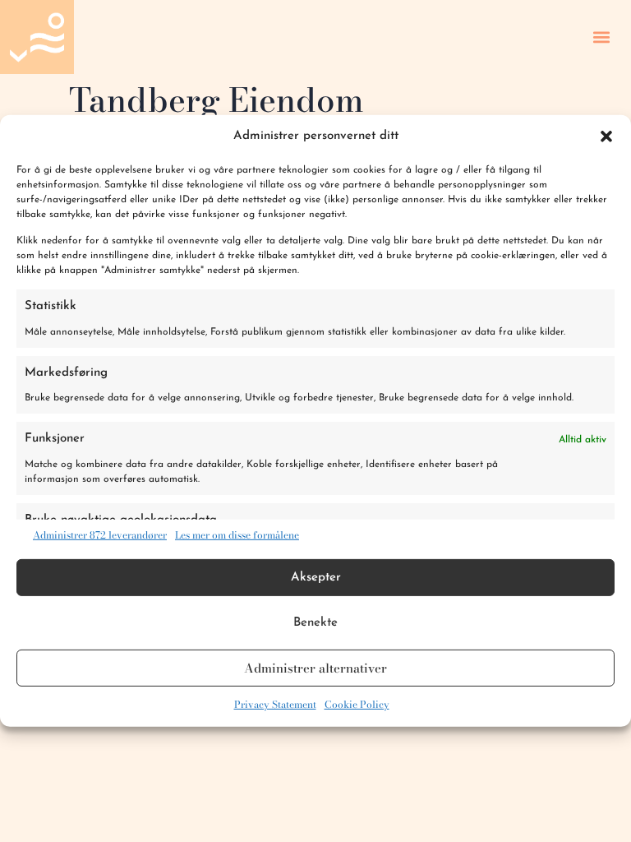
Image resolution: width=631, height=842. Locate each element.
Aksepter (316, 577)
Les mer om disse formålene (237, 535)
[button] (606, 136)
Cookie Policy (357, 704)
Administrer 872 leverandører (100, 535)
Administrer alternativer (315, 668)
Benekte (315, 623)
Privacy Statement (275, 704)
